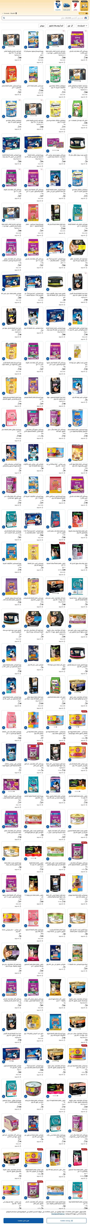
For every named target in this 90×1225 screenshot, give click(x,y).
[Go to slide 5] (75, 46)
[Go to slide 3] (11, 46)
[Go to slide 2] (79, 46)
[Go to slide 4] (76, 46)
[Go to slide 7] (74, 424)
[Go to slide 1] (80, 46)
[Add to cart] (70, 47)
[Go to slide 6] (74, 46)
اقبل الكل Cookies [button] (23, 1220)
